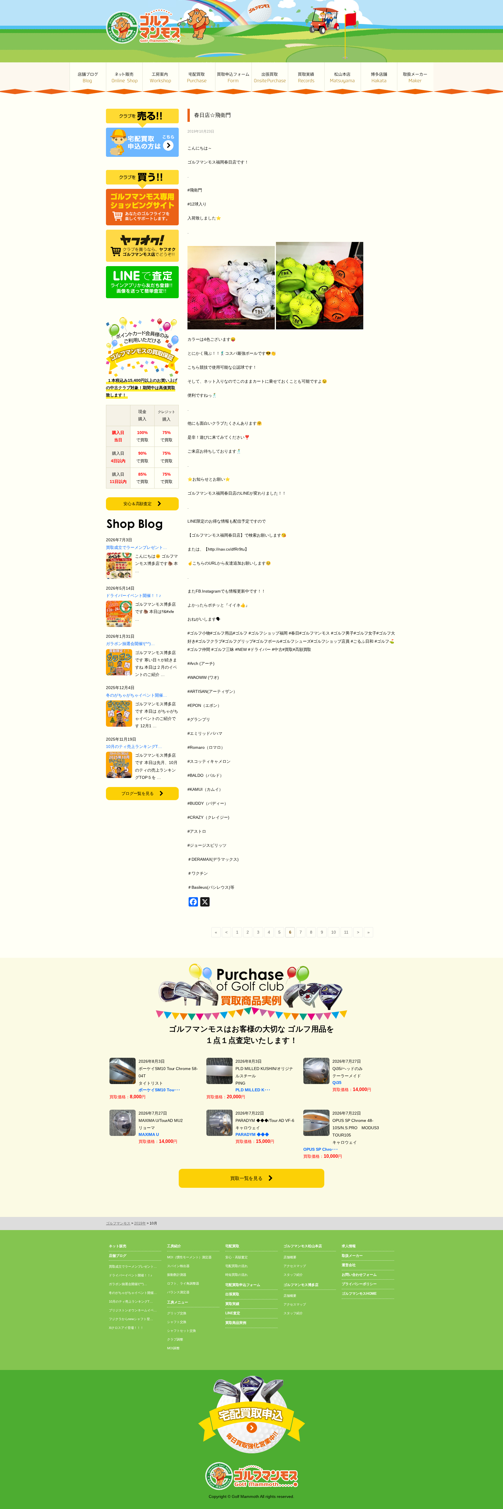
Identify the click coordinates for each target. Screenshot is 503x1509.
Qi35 (336, 1082)
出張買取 (270, 78)
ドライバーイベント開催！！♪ (133, 595)
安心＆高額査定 (137, 503)
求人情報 (349, 1246)
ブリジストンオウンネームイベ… (133, 1310)
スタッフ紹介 (293, 1274)
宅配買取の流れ (236, 1266)
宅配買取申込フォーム (242, 1285)
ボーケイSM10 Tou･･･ (159, 1090)
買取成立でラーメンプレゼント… (136, 547)
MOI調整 (173, 1348)
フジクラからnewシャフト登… (131, 1319)
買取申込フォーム (233, 78)
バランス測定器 (178, 1292)
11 (346, 932)
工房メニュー (177, 1302)
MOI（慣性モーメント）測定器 (189, 1257)
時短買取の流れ (236, 1274)
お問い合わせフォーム (359, 1275)
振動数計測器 (176, 1274)
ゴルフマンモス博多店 (379, 78)
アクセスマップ (295, 1266)
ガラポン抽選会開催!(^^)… (130, 643)
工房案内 (160, 78)
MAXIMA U (149, 1134)
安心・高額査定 (236, 1257)
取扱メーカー (415, 78)
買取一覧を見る (246, 1178)
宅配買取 (197, 78)
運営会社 (349, 1265)
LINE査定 (232, 1313)
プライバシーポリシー (359, 1284)
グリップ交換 (176, 1313)
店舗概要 (290, 1257)
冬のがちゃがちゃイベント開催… (136, 695)
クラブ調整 (175, 1339)
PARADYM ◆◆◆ (252, 1134)
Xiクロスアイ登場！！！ (126, 1327)
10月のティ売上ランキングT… (134, 746)
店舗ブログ (88, 78)
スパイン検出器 (178, 1266)
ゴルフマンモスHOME (359, 1294)
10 (333, 932)
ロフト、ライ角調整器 (183, 1283)
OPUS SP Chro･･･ (320, 1149)
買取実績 (306, 78)
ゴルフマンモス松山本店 (342, 78)
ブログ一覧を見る (137, 793)
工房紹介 (174, 1246)
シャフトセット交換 (181, 1330)
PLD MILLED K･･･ (252, 1090)
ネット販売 (124, 78)
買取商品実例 (235, 1323)
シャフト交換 (176, 1322)
